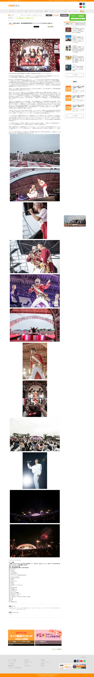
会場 (26, 11)
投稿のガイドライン (29, 661)
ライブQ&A (64, 11)
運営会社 (43, 663)
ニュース (58, 11)
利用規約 (43, 660)
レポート (52, 11)
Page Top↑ (83, 657)
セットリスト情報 (12, 660)
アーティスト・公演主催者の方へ (15, 667)
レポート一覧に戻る (57, 649)
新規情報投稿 (64, 15)
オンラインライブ (39, 11)
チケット (31, 11)
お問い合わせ (27, 665)
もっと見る (74, 74)
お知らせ (43, 665)
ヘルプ (26, 663)
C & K (11, 614)
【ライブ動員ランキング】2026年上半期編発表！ (26, 18)
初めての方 (27, 660)
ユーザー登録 (11, 663)
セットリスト (12, 11)
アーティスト (20, 11)
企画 (70, 11)
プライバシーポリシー (45, 661)
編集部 (46, 11)
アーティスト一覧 (12, 661)
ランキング (75, 11)
